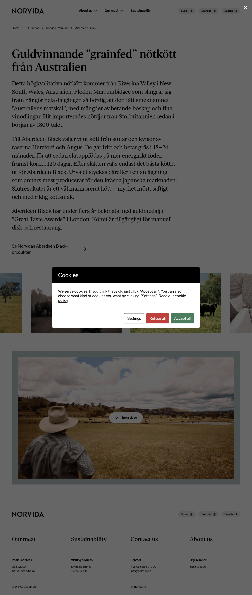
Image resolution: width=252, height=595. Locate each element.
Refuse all (157, 318)
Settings (134, 318)
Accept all (182, 318)
